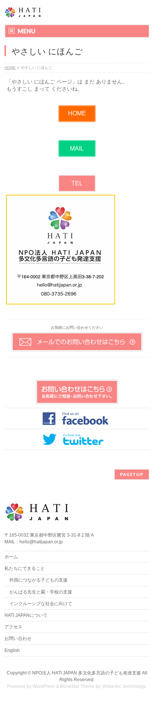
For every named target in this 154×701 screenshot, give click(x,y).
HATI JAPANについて (25, 615)
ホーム (11, 556)
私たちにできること (24, 568)
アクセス (13, 626)
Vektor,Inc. (112, 686)
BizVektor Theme (77, 686)
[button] (77, 113)
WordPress (44, 686)
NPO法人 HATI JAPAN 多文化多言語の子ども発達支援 (86, 673)
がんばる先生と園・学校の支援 (40, 592)
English (12, 650)
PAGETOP (132, 474)
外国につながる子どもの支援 (38, 580)
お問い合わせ (17, 638)
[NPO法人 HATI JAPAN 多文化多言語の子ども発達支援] (23, 12)
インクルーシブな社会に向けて (40, 603)
